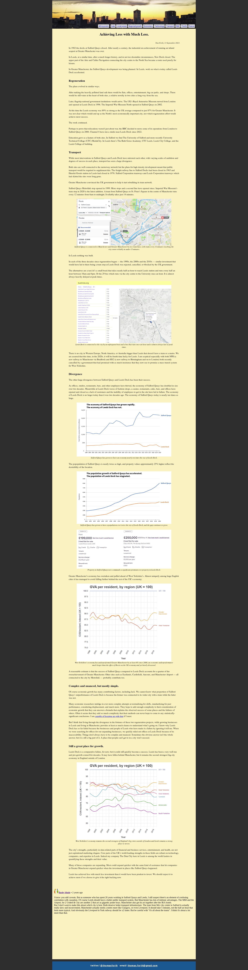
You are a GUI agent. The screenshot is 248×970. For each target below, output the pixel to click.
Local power (122, 26)
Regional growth (135, 26)
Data (113, 26)
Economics (148, 26)
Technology (159, 26)
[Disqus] (124, 923)
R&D (177, 26)
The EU (184, 26)
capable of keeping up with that (109, 716)
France (191, 26)
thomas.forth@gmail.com (143, 965)
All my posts (104, 26)
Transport (170, 26)
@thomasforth (109, 965)
